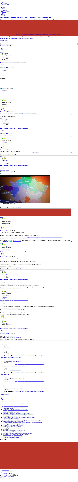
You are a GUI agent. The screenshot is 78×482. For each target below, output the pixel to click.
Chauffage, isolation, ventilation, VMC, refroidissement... (11, 412)
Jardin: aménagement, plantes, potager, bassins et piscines (11, 418)
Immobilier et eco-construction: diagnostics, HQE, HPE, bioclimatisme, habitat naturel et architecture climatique (18, 417)
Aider (7, 207)
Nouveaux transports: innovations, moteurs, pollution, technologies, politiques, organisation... (16, 434)
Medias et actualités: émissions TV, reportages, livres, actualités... (12, 431)
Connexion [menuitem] (3, 7)
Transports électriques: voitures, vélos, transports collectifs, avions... (12, 435)
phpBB (6, 475)
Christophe (1, 156)
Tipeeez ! (11, 207)
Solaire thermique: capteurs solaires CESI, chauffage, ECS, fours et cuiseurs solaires (15, 409)
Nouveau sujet (2, 40)
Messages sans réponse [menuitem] (5, 4)
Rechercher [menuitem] (3, 2)
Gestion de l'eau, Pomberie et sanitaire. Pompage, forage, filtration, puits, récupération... (15, 415)
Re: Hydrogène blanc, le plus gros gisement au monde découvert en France (14, 106)
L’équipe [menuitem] (3, 15)
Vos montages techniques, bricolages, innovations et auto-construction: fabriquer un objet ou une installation (18, 414)
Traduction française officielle (4, 476)
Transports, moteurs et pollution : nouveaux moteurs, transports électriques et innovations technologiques (17, 433)
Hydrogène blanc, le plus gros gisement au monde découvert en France (16, 38)
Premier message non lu (3, 45)
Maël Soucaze (12, 476)
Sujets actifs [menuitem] (4, 5)
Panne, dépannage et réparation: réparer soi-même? (10, 416)
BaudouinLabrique (12, 378)
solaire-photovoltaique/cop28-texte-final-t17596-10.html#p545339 (26, 113)
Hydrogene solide (5, 374)
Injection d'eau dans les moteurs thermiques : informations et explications (13, 436)
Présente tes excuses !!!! (35, 152)
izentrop (1, 52)
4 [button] (2, 49)
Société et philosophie (6, 428)
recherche (4, 207)
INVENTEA (11, 478)
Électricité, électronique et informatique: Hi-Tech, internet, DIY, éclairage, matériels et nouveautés (16, 413)
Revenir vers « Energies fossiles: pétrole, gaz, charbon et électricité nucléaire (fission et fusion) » (14, 403)
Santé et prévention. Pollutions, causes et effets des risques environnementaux (14, 430)
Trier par (19, 339)
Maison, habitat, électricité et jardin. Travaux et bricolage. (10, 411)
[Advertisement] (39, 26)
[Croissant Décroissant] (29, 339)
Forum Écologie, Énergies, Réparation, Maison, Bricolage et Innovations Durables (25, 17)
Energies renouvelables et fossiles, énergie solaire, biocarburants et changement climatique (15, 406)
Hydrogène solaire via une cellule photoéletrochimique (12, 357)
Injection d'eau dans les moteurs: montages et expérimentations (11, 437)
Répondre (6, 40)
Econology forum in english (7, 432)
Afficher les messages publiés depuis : (6, 339)
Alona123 (11, 370)
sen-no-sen (11, 388)
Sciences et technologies (6, 429)
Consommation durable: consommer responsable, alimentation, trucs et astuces (14, 424)
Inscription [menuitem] (3, 8)
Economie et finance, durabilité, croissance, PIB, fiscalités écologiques (13, 421)
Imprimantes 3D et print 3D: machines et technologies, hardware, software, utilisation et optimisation (17, 419)
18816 (6, 101)
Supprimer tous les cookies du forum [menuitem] (9, 473)
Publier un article (15, 207)
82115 (6, 160)
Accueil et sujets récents (5, 470)
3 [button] (2, 48)
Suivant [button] (3, 401)
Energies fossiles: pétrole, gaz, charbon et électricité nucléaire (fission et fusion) (29, 355)
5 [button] (2, 50)
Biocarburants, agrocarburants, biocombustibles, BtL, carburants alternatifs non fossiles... (15, 410)
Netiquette (19, 207)
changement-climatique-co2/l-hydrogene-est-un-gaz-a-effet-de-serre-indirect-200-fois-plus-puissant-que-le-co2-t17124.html (44, 237)
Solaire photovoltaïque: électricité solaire (8, 408)
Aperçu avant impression (5, 394)
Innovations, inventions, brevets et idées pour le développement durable (13, 425)
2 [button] (2, 47)
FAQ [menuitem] (3, 13)
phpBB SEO (2, 477)
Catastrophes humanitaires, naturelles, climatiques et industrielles (12, 426)
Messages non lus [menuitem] (4, 3)
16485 (6, 55)
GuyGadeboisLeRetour (9, 111)
